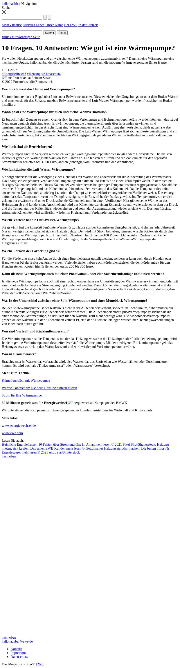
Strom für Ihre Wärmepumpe (22, 395)
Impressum (18, 653)
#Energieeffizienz (14, 74)
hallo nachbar (11, 3)
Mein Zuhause (12, 25)
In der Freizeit (88, 25)
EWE (39, 664)
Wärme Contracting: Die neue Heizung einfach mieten (39, 388)
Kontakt (16, 649)
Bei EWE (70, 25)
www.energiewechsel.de (19, 425)
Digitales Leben (34, 25)
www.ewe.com (12, 433)
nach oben (9, 456)
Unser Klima (54, 25)
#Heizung (34, 74)
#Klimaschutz (51, 74)
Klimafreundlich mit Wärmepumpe (26, 380)
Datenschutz (19, 657)
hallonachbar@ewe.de (17, 641)
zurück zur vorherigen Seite (21, 37)
